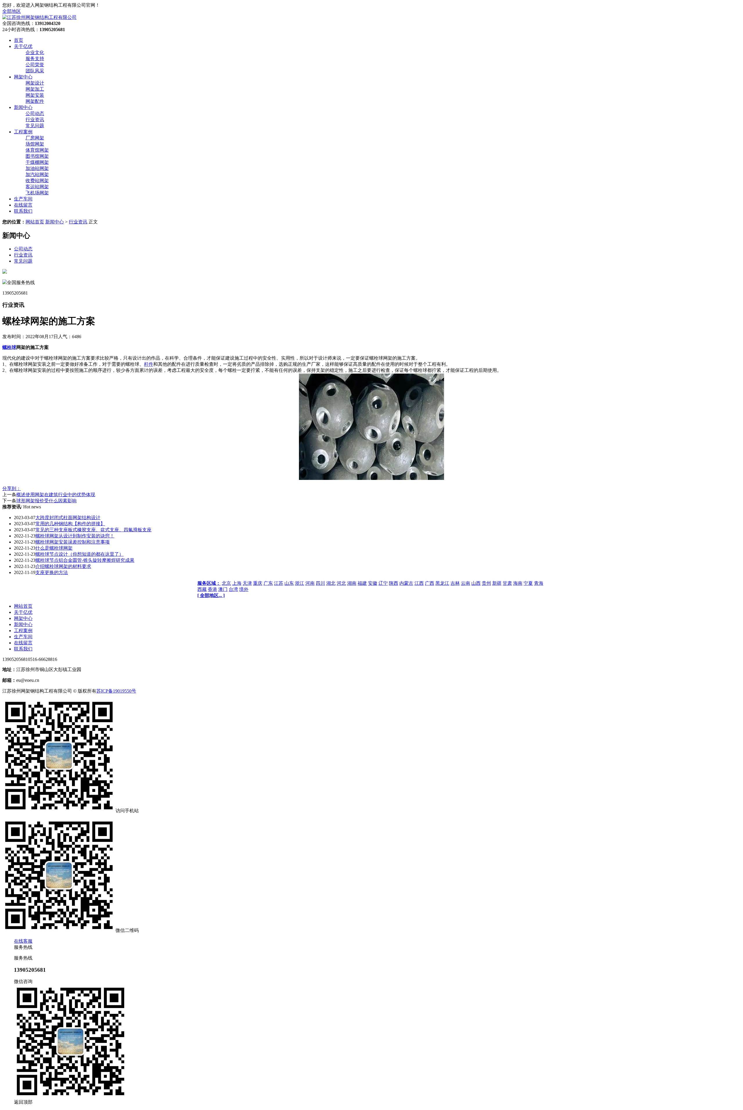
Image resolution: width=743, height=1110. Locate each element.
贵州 (486, 583)
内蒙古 (406, 583)
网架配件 (35, 101)
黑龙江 (442, 583)
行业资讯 (35, 119)
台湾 (233, 589)
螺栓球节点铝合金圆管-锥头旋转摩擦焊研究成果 (84, 560)
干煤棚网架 (37, 162)
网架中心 (23, 618)
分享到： (11, 488)
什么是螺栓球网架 (54, 548)
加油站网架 (37, 168)
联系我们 (23, 648)
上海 (236, 583)
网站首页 (35, 221)
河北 (341, 583)
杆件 (148, 364)
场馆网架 (35, 143)
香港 (212, 589)
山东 (289, 583)
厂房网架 (35, 137)
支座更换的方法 (51, 572)
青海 (538, 583)
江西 (419, 583)
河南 (310, 583)
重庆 (257, 583)
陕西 (393, 583)
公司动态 (35, 113)
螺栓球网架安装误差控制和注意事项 (72, 541)
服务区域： (209, 583)
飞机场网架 (37, 192)
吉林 (455, 583)
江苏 (278, 583)
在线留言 (23, 642)
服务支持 (35, 58)
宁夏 (528, 583)
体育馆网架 (37, 150)
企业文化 (35, 52)
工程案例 (23, 630)
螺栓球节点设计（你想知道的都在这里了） (79, 554)
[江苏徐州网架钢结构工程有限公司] (39, 17)
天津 (247, 583)
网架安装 (35, 95)
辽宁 (383, 583)
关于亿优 (23, 612)
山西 (476, 583)
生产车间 (23, 636)
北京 (226, 583)
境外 (243, 589)
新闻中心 (54, 221)
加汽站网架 (37, 174)
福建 (362, 583)
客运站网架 (37, 186)
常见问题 (35, 125)
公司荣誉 (35, 64)
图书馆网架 (37, 156)
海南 (517, 583)
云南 (465, 583)
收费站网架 (37, 180)
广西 (429, 583)
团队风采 (35, 70)
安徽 (372, 583)
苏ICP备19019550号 (116, 690)
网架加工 (35, 89)
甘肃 (507, 583)
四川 (320, 583)
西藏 (202, 589)
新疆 (497, 583)
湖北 (331, 583)
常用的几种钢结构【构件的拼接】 (70, 523)
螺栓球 (9, 347)
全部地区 (11, 11)
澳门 (223, 589)
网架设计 (35, 82)
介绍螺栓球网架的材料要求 (63, 566)
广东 (268, 583)
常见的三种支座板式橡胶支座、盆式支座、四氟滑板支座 (93, 529)
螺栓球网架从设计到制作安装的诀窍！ (74, 535)
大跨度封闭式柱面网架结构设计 (67, 517)
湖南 (351, 583)
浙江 (299, 583)
